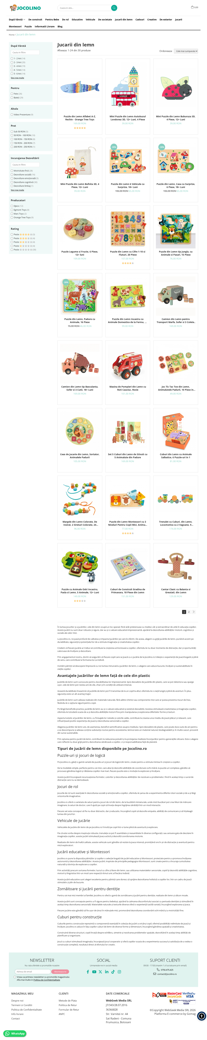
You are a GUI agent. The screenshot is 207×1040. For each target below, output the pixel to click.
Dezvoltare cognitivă (23, 182)
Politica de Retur (68, 1005)
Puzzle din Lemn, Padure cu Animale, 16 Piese (79, 320)
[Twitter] (100, 972)
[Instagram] (119, 972)
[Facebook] (88, 972)
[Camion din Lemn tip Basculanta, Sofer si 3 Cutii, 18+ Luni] (80, 363)
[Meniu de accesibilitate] (201, 1016)
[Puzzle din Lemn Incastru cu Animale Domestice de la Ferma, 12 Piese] (128, 296)
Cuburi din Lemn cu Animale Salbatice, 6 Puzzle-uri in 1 (176, 456)
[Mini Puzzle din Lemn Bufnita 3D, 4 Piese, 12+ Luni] (80, 161)
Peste (17, 234)
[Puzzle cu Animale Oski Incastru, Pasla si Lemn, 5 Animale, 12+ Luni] (80, 566)
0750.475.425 (166, 969)
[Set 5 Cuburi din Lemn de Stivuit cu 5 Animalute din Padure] (128, 431)
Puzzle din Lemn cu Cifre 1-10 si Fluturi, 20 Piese (127, 253)
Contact (15, 1018)
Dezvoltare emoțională (25, 178)
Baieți (16, 97)
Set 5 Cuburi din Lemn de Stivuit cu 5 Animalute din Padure (127, 456)
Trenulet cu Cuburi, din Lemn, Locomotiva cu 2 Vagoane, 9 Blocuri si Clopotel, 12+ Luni (175, 523)
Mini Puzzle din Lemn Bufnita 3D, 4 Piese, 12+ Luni (79, 185)
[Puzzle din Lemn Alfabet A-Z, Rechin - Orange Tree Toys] (80, 88)
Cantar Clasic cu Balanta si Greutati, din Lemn (175, 591)
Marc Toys (19, 213)
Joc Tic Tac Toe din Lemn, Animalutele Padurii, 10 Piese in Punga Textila (175, 388)
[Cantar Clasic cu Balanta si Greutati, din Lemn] (176, 566)
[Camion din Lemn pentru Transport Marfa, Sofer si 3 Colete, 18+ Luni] (176, 296)
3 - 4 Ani (17, 66)
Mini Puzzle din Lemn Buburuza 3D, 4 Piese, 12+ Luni (175, 118)
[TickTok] (113, 972)
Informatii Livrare (44, 26)
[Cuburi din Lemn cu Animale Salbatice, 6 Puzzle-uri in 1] (176, 431)
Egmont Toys (20, 209)
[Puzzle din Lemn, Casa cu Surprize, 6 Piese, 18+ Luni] (176, 161)
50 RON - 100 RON (22, 135)
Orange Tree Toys (22, 217)
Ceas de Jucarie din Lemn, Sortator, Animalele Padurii (79, 456)
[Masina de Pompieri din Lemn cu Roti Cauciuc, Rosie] (128, 363)
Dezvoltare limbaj (22, 185)
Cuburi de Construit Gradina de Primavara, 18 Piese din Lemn (127, 591)
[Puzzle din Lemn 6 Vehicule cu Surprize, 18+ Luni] (128, 161)
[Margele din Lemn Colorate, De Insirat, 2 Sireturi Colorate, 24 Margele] (80, 499)
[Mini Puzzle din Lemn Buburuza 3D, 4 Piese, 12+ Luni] (176, 88)
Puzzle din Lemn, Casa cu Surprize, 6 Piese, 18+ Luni (176, 185)
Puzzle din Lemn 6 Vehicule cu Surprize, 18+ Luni (127, 185)
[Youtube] (94, 972)
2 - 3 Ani (17, 62)
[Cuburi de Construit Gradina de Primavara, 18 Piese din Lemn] (128, 566)
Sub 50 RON (19, 131)
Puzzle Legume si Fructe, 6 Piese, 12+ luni (79, 253)
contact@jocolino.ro (167, 974)
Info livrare (17, 1014)
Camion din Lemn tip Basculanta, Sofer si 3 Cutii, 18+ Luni (79, 388)
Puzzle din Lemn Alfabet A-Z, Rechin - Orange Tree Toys (80, 118)
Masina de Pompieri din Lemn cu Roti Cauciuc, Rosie (127, 388)
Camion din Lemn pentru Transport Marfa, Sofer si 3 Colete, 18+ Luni (176, 320)
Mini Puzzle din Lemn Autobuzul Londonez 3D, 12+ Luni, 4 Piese (128, 118)
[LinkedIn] (106, 972)
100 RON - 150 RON (23, 139)
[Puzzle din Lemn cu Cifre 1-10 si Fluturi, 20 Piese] (128, 228)
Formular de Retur (69, 1009)
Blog (60, 26)
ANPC (62, 1014)
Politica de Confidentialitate (46, 979)
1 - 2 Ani (17, 58)
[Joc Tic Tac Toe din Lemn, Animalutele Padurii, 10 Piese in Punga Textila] (176, 363)
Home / (12, 34)
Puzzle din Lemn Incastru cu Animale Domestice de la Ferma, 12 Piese (127, 320)
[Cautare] (114, 8)
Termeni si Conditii (21, 1005)
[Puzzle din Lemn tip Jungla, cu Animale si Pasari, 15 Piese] (176, 228)
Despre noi (17, 1000)
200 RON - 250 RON (23, 146)
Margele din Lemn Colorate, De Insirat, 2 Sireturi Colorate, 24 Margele (80, 523)
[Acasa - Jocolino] (25, 8)
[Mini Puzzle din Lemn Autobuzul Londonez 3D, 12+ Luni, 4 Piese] (128, 87)
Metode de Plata (68, 1000)
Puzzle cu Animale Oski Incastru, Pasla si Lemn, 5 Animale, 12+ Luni (80, 591)
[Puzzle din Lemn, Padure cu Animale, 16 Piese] (80, 296)
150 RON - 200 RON (23, 143)
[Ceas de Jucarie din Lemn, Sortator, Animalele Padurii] (80, 431)
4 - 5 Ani (17, 69)
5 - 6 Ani (17, 73)
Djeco (16, 205)
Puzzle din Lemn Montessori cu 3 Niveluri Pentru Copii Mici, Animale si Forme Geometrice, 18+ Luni (127, 523)
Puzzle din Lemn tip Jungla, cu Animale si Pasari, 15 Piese (175, 253)
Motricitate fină (21, 170)
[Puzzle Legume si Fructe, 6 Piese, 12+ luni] (80, 229)
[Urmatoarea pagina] (193, 612)
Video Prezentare (22, 114)
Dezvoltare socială (22, 174)
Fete (16, 93)
